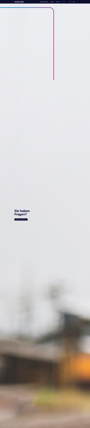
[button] (70, 2)
